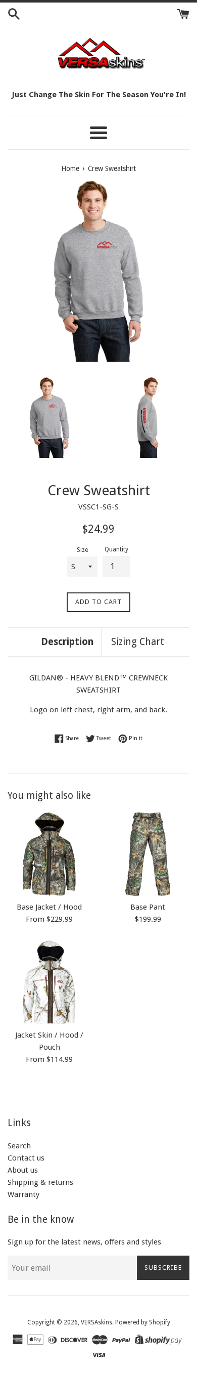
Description (67, 642)
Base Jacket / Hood (49, 907)
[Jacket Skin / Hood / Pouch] (49, 982)
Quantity (116, 549)
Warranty (23, 1194)
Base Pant (147, 907)
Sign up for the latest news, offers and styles (84, 1242)
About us (23, 1170)
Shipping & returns (40, 1182)
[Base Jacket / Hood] (49, 854)
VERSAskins (96, 1322)
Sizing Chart (137, 642)
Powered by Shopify (142, 1322)
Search (19, 1145)
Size (82, 549)
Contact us (26, 1158)
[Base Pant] (147, 854)
